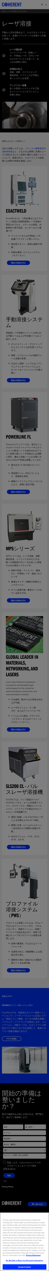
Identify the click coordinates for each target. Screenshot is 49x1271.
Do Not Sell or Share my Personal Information (24, 1260)
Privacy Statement (33, 1255)
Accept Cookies (24, 1267)
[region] (24, 1241)
